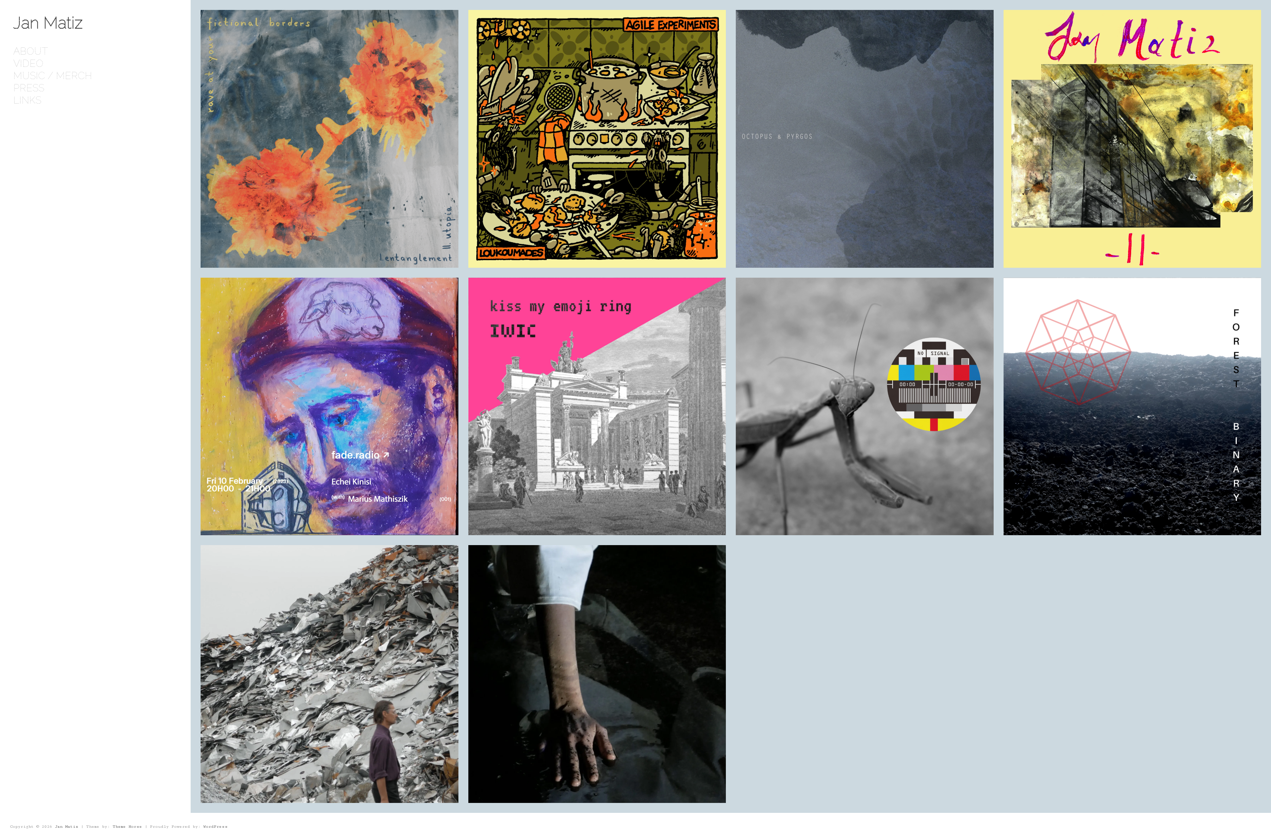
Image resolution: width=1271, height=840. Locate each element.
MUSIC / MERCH (52, 75)
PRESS (28, 87)
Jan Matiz (48, 22)
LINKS (27, 100)
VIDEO (28, 63)
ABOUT (30, 51)
